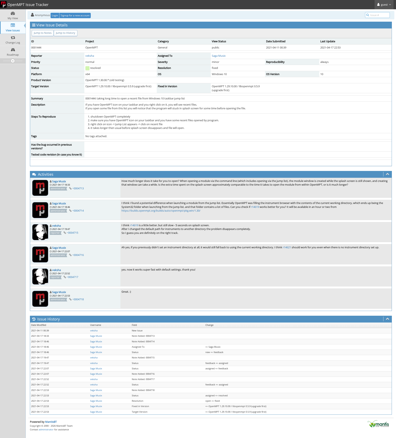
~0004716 (78, 255)
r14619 (255, 207)
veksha (89, 56)
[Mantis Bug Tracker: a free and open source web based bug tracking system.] (378, 423)
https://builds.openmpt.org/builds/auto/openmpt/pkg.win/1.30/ (160, 210)
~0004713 (78, 188)
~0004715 (72, 232)
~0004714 (78, 210)
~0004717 (72, 277)
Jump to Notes (43, 33)
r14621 (287, 247)
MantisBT (51, 422)
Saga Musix (219, 56)
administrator (46, 429)
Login (55, 15)
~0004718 (78, 299)
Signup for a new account (75, 15)
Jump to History (65, 33)
